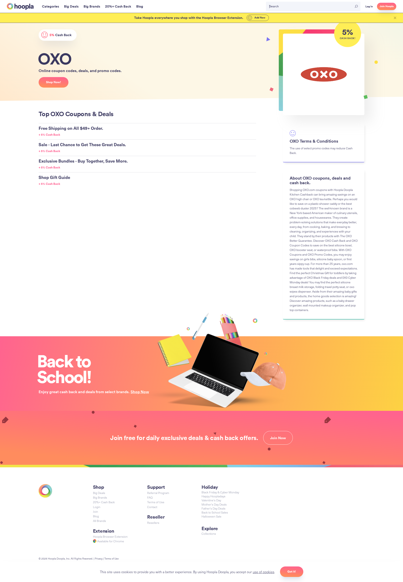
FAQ (150, 497)
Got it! (291, 571)
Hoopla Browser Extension (110, 536)
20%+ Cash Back (104, 502)
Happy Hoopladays (213, 496)
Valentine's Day (211, 500)
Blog (96, 516)
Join (95, 512)
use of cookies (263, 571)
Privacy (98, 558)
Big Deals (99, 493)
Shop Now (140, 391)
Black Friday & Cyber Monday (220, 492)
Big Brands (100, 497)
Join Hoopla (387, 6)
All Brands (99, 521)
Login (96, 507)
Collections (209, 534)
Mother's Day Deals (214, 504)
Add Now (259, 18)
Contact (152, 507)
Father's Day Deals (213, 508)
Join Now (278, 438)
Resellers (153, 522)
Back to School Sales (215, 512)
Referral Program (158, 493)
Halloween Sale (211, 516)
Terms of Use (155, 502)
